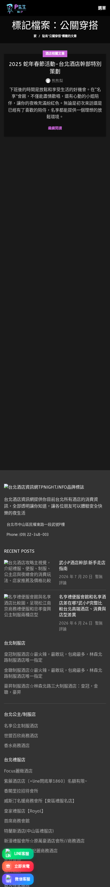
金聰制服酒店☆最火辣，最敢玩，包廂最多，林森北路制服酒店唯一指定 (53, 673)
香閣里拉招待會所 (21, 791)
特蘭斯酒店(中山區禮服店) (29, 831)
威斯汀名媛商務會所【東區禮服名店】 (40, 800)
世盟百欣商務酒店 (21, 735)
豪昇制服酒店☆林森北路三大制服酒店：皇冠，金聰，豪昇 (51, 689)
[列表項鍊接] (55, 535)
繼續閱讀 (55, 128)
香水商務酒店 (17, 745)
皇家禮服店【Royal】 (25, 811)
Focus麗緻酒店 (18, 771)
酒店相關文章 (55, 54)
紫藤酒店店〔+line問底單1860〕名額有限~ (45, 781)
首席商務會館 (17, 820)
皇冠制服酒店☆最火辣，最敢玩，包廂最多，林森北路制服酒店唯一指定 (53, 657)
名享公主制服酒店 (21, 725)
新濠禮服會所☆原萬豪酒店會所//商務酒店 (44, 840)
